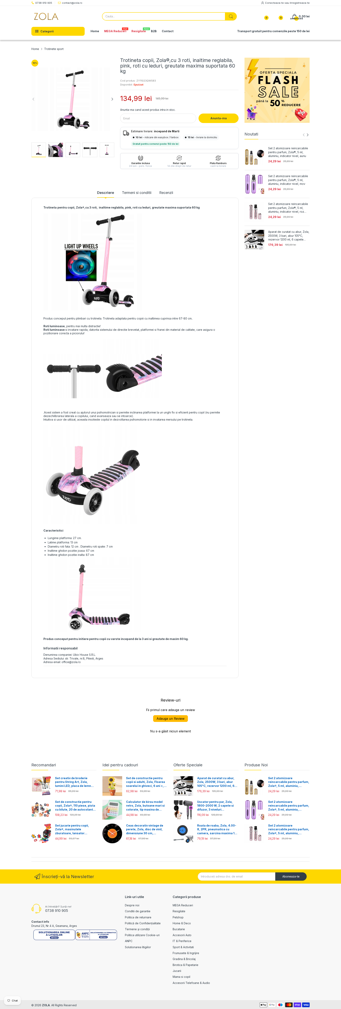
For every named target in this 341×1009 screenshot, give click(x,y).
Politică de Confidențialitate (143, 923)
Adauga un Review (170, 719)
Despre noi (132, 905)
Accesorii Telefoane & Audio (191, 983)
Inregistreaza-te (300, 2)
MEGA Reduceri (183, 905)
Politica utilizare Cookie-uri (142, 935)
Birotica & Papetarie (185, 965)
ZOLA (46, 1005)
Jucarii (177, 970)
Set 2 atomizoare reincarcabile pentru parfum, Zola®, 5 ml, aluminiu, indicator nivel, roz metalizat (288, 208)
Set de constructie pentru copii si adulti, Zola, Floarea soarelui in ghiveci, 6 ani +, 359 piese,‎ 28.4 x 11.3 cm (145, 782)
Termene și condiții (137, 929)
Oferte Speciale (187, 765)
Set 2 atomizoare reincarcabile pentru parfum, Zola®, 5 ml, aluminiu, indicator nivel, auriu (288, 152)
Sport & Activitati (183, 947)
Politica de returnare (138, 917)
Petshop (178, 917)
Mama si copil (181, 976)
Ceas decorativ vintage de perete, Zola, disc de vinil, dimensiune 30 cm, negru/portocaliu (144, 829)
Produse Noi (256, 765)
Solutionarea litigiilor (138, 947)
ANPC (128, 941)
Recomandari (43, 765)
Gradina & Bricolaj (184, 959)
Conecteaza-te (275, 2)
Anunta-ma (218, 118)
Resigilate (179, 911)
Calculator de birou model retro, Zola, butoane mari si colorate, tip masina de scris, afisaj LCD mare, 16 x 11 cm (145, 806)
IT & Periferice (182, 941)
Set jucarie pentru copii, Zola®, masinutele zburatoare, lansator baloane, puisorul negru (72, 829)
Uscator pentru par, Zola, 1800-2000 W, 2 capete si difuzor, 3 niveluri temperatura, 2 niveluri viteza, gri (215, 806)
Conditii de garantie (137, 911)
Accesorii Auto (182, 935)
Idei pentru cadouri (120, 765)
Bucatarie (179, 929)
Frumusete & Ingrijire (186, 953)
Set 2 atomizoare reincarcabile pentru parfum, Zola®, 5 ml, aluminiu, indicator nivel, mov (288, 179)
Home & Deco (182, 923)
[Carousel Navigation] (306, 135)
